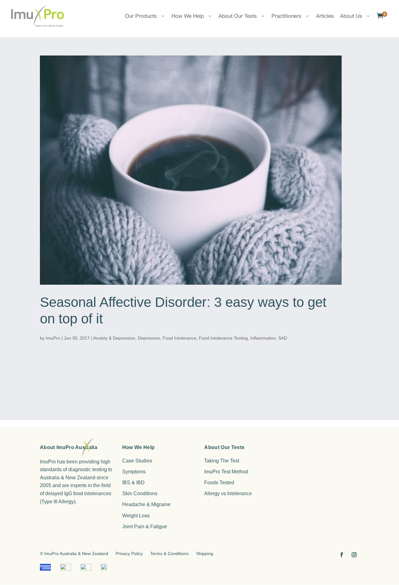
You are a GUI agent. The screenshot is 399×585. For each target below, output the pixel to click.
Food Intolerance (179, 338)
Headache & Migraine (146, 504)
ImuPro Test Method (226, 471)
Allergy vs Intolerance (228, 493)
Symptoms (134, 471)
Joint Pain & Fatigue (144, 526)
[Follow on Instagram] (354, 555)
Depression (149, 338)
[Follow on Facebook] (342, 555)
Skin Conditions (139, 493)
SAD (282, 338)
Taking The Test (221, 460)
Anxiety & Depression (114, 338)
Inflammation (263, 338)
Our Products (141, 16)
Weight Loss (136, 515)
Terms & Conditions (169, 553)
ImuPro (53, 338)
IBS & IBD (133, 482)
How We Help (187, 16)
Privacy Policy (129, 553)
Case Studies (137, 460)
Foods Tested (219, 482)
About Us (351, 16)
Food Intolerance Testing (223, 338)
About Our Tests (238, 16)
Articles (325, 16)
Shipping (204, 553)
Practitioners (286, 16)
